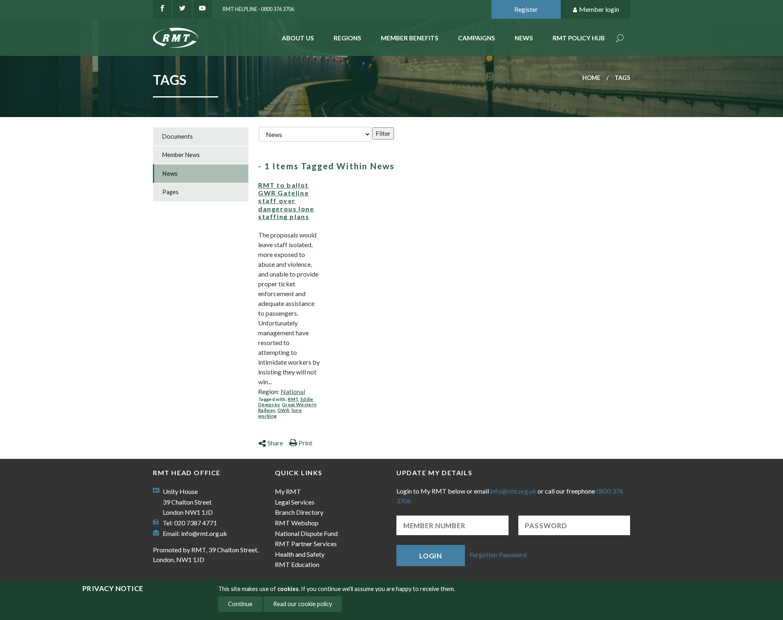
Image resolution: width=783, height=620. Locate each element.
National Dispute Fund (306, 533)
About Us (298, 38)
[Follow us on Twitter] (182, 9)
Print (305, 443)
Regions (347, 38)
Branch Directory (299, 512)
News (524, 38)
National (293, 391)
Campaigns (476, 38)
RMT (293, 399)
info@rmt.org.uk (204, 533)
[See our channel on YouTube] (202, 9)
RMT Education (297, 564)
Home (591, 77)
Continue (240, 603)
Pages (170, 191)
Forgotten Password (497, 554)
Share (275, 443)
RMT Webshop (297, 523)
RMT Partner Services (306, 543)
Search (620, 39)
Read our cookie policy (302, 603)
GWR (283, 410)
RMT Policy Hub (579, 38)
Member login (599, 9)
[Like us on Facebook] (162, 9)
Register (526, 9)
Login (430, 555)
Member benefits (409, 38)
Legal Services (294, 502)
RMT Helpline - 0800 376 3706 (258, 9)
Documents (177, 136)
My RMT (288, 491)
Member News (181, 154)
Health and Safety (300, 554)
